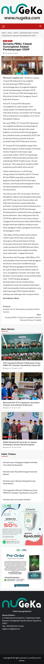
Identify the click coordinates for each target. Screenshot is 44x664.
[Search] (40, 26)
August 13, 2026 (18, 368)
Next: (23, 317)
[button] (3, 26)
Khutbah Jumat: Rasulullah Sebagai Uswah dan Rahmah (20, 473)
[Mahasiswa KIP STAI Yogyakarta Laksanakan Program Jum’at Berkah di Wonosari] (22, 386)
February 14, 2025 (12, 53)
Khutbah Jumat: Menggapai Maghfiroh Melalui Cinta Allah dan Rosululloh (20, 463)
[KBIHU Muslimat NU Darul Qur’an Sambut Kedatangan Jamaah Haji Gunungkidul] (22, 426)
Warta (10, 41)
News (5, 41)
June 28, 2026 (17, 447)
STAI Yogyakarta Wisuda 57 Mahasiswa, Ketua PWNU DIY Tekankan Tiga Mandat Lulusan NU (20, 491)
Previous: (21, 309)
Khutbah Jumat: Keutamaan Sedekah (16, 499)
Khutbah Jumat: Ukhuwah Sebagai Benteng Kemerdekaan (19, 482)
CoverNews (32, 658)
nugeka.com (8, 368)
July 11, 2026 (17, 407)
